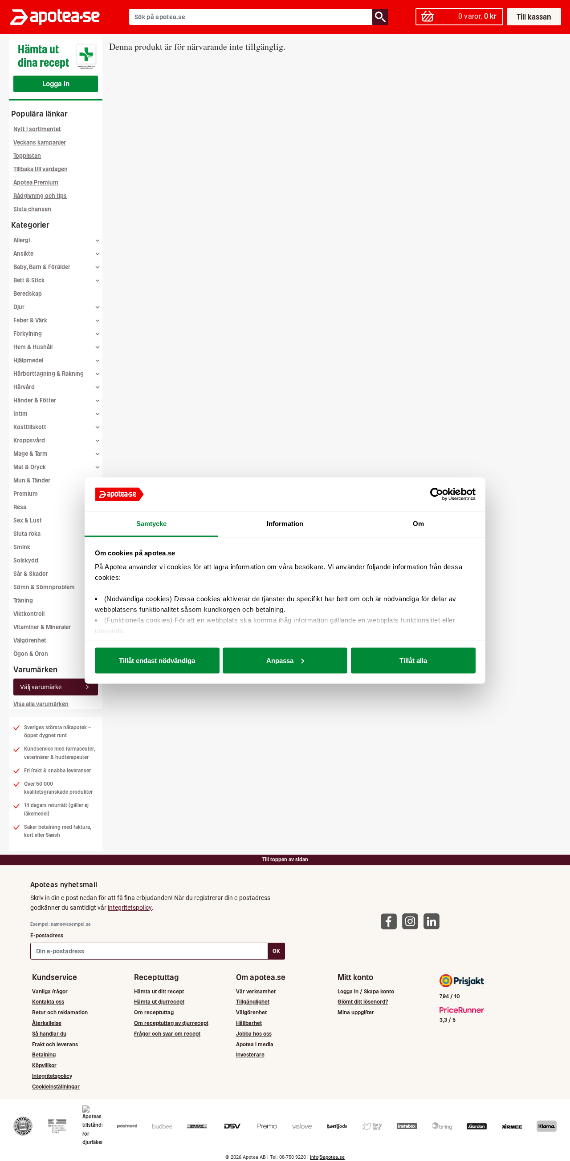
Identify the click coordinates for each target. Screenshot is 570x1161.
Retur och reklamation (60, 1012)
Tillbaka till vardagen (40, 169)
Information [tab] (285, 523)
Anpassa (279, 660)
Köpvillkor (44, 1065)
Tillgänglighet (252, 1001)
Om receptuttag (154, 1012)
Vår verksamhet (256, 991)
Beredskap (27, 293)
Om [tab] (418, 523)
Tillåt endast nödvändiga (157, 660)
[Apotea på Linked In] (433, 921)
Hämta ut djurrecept (159, 1001)
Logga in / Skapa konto (366, 991)
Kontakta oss (48, 1001)
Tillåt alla (413, 660)
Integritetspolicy (52, 1076)
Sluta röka (27, 534)
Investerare (250, 1054)
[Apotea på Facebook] (391, 921)
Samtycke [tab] (151, 523)
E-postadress (46, 935)
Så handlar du (49, 1033)
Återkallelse (46, 1023)
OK (276, 951)
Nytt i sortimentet (37, 129)
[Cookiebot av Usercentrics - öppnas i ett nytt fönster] (437, 494)
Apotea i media (254, 1044)
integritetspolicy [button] (130, 907)
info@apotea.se (327, 1157)
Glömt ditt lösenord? (363, 1001)
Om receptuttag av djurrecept (171, 1023)
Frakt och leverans (55, 1044)
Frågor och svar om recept (167, 1033)
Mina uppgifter (356, 1012)
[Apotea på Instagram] (412, 921)
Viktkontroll (29, 614)
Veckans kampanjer (39, 142)
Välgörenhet (29, 640)
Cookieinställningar (56, 1086)
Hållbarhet (249, 1023)
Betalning (44, 1054)
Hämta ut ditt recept (159, 991)
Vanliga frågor (50, 991)
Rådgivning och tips (40, 196)
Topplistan (27, 156)
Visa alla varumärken (41, 704)
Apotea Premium (35, 182)
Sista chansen (32, 209)
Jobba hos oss (254, 1033)
